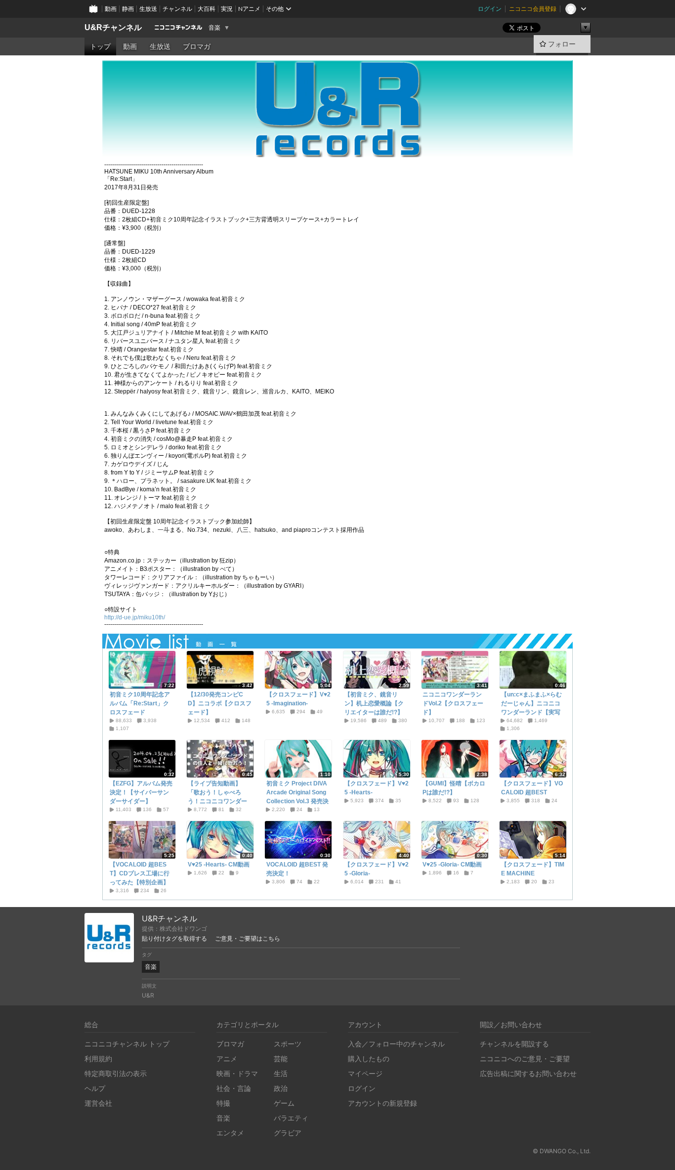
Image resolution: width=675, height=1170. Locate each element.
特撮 (223, 1103)
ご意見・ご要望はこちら (247, 939)
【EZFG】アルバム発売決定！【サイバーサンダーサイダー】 (141, 792)
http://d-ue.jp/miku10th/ (134, 617)
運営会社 (98, 1103)
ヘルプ (94, 1088)
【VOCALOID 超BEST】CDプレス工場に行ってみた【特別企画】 (139, 873)
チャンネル (177, 8)
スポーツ (287, 1044)
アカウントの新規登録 (382, 1103)
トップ (100, 46)
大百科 (206, 8)
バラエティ (291, 1118)
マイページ (365, 1073)
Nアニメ (249, 8)
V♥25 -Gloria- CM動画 (452, 864)
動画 (111, 8)
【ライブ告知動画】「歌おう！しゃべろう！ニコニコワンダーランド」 (217, 797)
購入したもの (368, 1058)
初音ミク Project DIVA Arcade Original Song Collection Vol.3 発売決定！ (297, 797)
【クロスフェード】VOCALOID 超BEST (532, 788)
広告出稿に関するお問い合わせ (528, 1073)
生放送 (148, 8)
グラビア (287, 1132)
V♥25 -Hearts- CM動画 (219, 864)
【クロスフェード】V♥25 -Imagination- (298, 699)
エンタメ (230, 1132)
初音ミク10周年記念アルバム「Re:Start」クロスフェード (140, 703)
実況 (227, 8)
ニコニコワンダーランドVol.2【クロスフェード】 (452, 703)
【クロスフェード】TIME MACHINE (532, 869)
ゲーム (284, 1103)
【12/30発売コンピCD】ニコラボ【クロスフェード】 (220, 703)
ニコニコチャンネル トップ (126, 1044)
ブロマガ (197, 46)
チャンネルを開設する (514, 1044)
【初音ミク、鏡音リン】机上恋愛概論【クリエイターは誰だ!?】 (374, 703)
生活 (281, 1073)
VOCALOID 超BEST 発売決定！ (297, 869)
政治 (281, 1088)
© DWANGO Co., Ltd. (562, 1151)
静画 (128, 8)
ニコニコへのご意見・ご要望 (525, 1058)
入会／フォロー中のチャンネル (396, 1044)
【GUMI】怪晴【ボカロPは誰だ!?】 (453, 788)
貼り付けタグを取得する (174, 939)
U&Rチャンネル (113, 27)
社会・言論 (233, 1088)
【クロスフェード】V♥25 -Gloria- (376, 869)
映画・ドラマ (237, 1073)
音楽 (214, 27)
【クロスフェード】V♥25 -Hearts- (376, 788)
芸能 (281, 1058)
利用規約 (98, 1058)
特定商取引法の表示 (115, 1073)
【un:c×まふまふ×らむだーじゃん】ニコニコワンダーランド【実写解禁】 (531, 708)
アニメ (226, 1058)
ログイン (490, 8)
